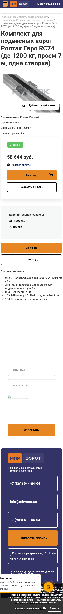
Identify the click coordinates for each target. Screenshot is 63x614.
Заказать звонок (33, 538)
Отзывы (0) (31, 259)
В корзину (32, 175)
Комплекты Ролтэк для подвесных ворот (27, 20)
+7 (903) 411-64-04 (25, 520)
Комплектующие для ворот (30, 17)
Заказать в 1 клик (32, 187)
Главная (6, 17)
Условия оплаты (21, 164)
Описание (31, 247)
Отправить (31, 430)
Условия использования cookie (30, 608)
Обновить (17, 396)
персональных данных (21, 417)
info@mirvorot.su (23, 502)
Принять (54, 608)
